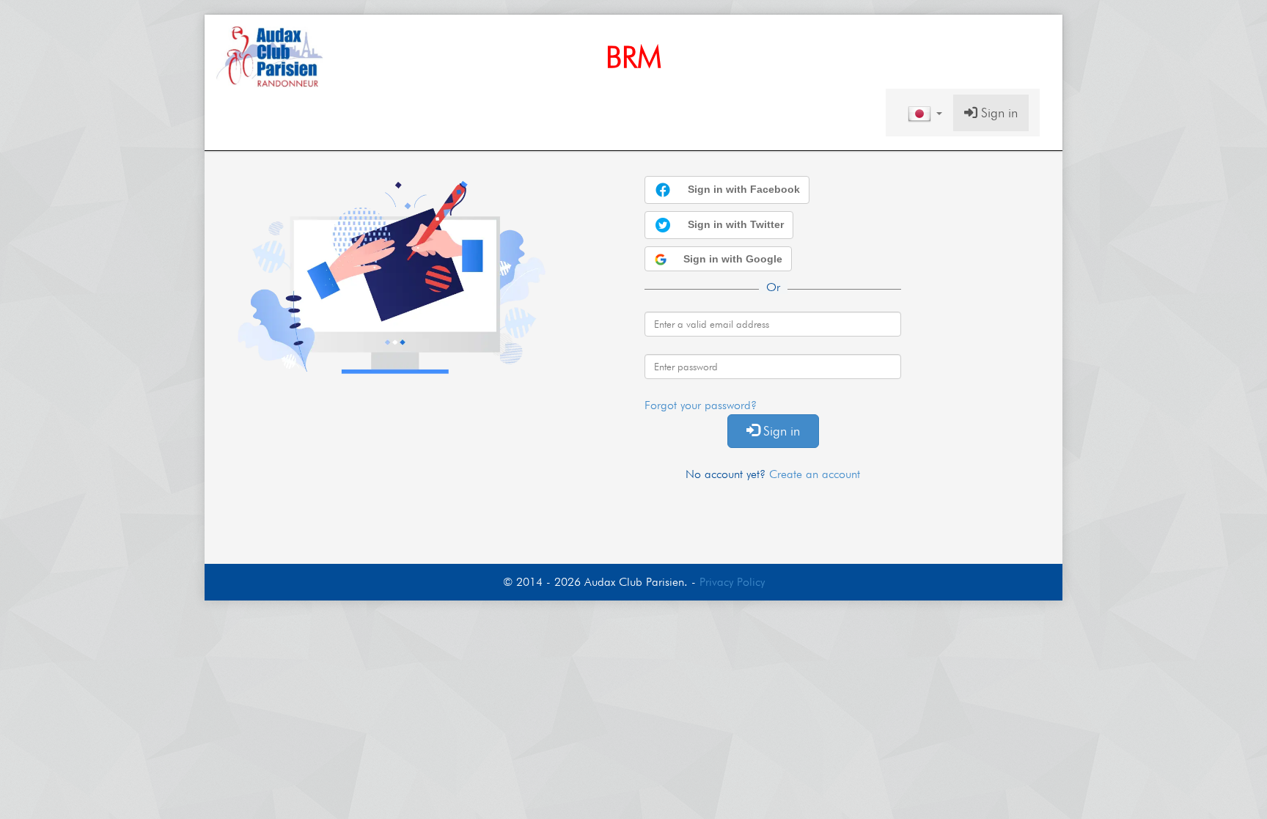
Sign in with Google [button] (731, 259)
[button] (925, 113)
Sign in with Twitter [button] (734, 224)
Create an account (814, 474)
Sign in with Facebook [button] (742, 189)
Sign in (997, 112)
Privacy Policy (732, 582)
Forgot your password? (700, 405)
